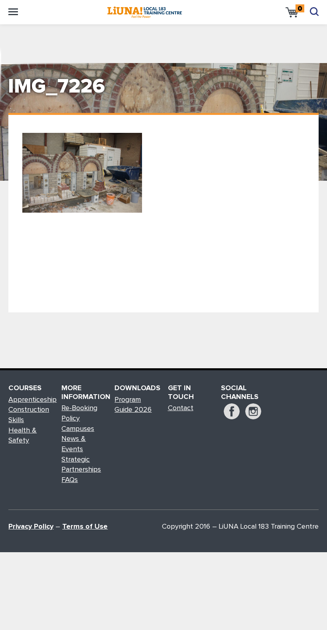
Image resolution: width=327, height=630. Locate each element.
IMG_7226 (56, 87)
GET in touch (181, 393)
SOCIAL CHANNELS (239, 393)
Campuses (77, 429)
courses (24, 388)
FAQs (69, 480)
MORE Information (83, 393)
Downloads (136, 388)
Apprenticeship (32, 399)
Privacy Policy (30, 526)
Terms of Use (85, 526)
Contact (180, 408)
